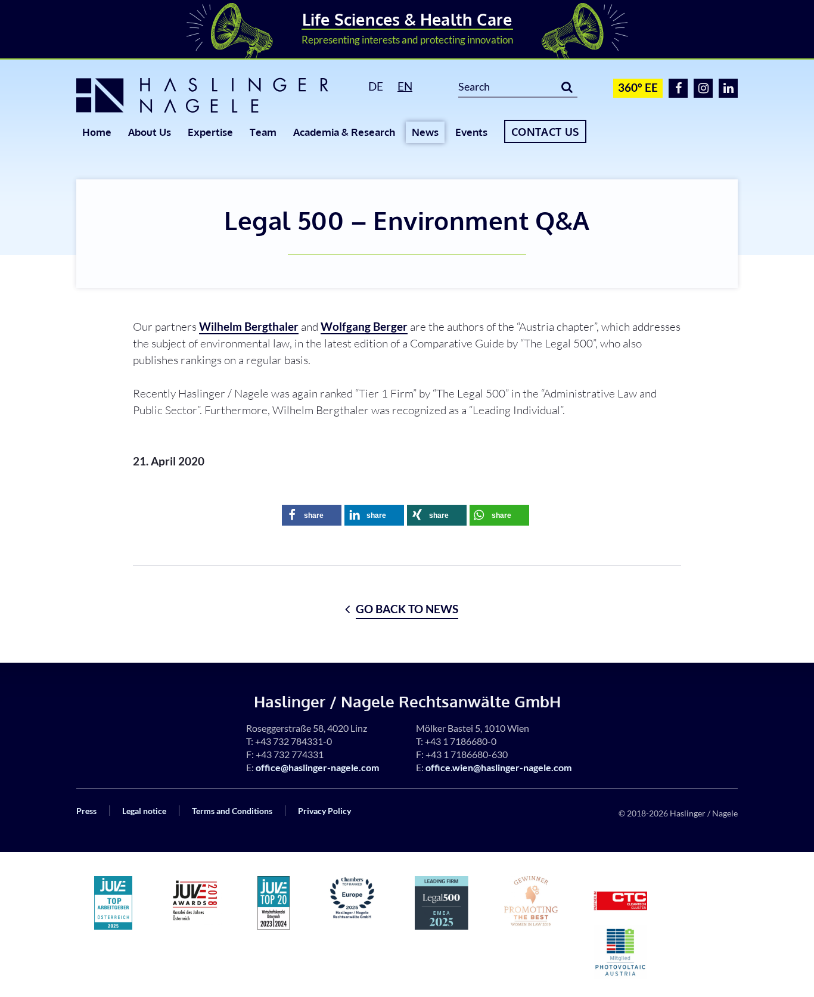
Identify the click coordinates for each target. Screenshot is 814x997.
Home (96, 132)
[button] (311, 515)
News (425, 132)
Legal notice (144, 811)
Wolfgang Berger (364, 326)
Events (471, 132)
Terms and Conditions (232, 811)
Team (263, 132)
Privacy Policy (324, 811)
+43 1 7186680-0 (460, 741)
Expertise (210, 132)
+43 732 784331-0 (293, 741)
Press (86, 811)
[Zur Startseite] (208, 95)
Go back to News (407, 609)
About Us (149, 132)
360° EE (638, 87)
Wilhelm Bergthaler (249, 326)
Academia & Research (344, 132)
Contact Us (545, 131)
